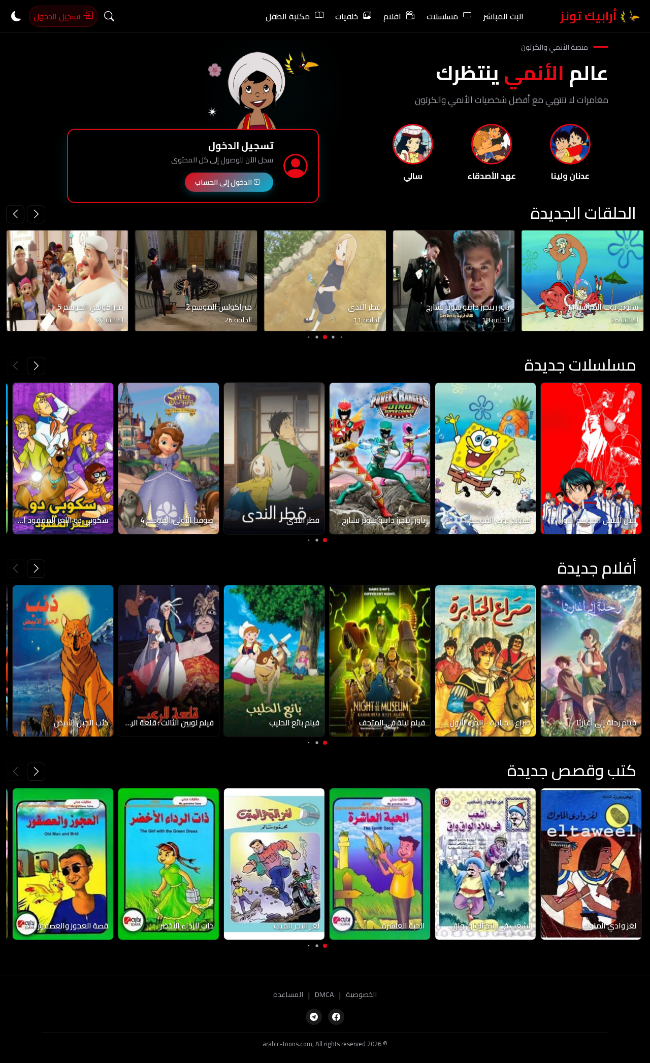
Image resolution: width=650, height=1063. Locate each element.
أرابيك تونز (590, 16)
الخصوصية (361, 995)
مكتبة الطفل (288, 16)
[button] (15, 214)
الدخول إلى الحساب (223, 182)
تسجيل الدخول (58, 16)
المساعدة (288, 995)
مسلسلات (442, 16)
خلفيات (346, 16)
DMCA (324, 995)
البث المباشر (503, 16)
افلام (392, 16)
